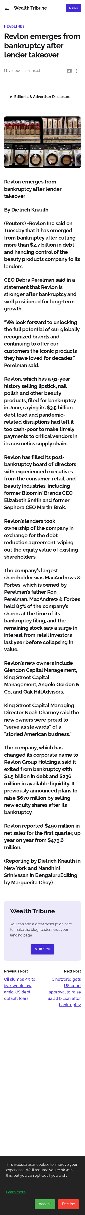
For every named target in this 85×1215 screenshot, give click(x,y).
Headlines (14, 26)
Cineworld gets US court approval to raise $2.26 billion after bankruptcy (64, 992)
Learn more (16, 1192)
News (73, 8)
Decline (68, 1204)
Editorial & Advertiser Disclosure (42, 97)
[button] (7, 8)
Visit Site (42, 949)
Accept (45, 1204)
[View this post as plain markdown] (69, 71)
